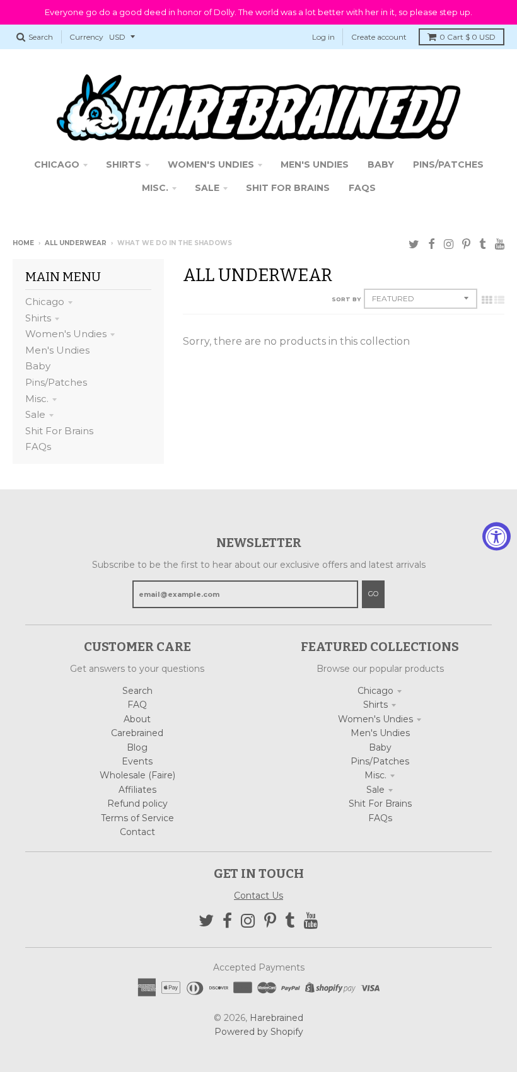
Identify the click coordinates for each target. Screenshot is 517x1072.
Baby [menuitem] (381, 164)
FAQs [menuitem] (362, 187)
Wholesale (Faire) (137, 775)
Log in (323, 37)
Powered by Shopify (258, 1031)
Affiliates (137, 789)
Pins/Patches (56, 382)
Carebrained (137, 733)
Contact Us (258, 895)
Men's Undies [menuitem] (315, 164)
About (137, 719)
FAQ (137, 704)
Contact (137, 832)
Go (373, 593)
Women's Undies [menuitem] (211, 164)
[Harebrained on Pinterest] (466, 244)
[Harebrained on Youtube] (499, 244)
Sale (35, 414)
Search (137, 690)
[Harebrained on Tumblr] (482, 244)
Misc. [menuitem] (155, 187)
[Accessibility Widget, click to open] (496, 536)
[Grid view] (487, 300)
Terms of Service (137, 818)
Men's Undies (57, 350)
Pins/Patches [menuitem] (448, 164)
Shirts (38, 318)
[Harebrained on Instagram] (448, 244)
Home (23, 243)
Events (137, 761)
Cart (467, 37)
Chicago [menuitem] (56, 164)
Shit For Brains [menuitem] (288, 187)
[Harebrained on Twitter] (414, 244)
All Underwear (76, 243)
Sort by (346, 299)
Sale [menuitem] (207, 187)
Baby (37, 366)
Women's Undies (66, 334)
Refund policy (137, 803)
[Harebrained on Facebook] (431, 244)
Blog (137, 747)
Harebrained (276, 1017)
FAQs (38, 446)
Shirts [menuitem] (123, 164)
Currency (86, 37)
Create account (379, 37)
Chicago (44, 302)
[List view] (499, 300)
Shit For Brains (59, 431)
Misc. (37, 399)
